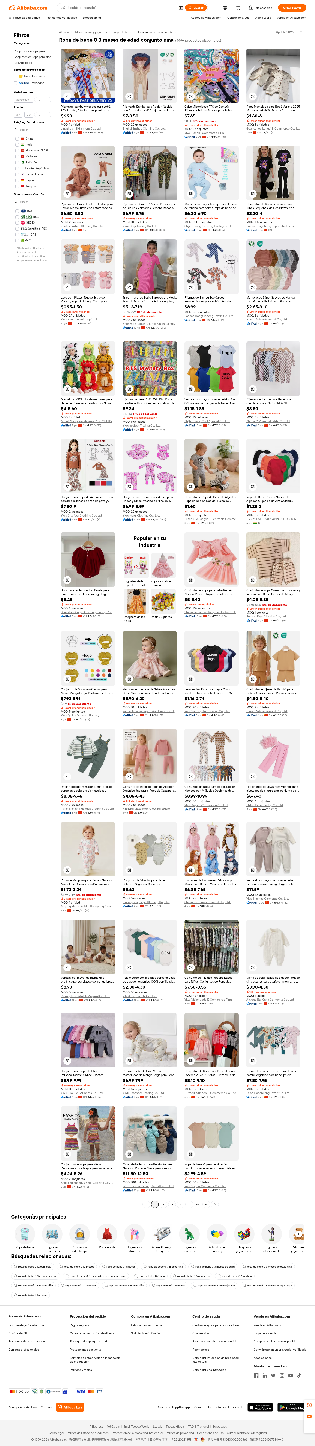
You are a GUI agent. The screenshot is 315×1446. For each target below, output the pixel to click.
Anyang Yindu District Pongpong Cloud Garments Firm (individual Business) (88, 906)
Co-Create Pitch (19, 1333)
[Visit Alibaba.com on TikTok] (299, 1375)
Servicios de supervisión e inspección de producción (95, 1359)
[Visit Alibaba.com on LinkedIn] (264, 1375)
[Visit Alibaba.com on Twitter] (273, 1375)
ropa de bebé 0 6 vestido (237, 1276)
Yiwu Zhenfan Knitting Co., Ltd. (81, 319)
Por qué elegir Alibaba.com (26, 1325)
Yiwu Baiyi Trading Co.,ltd (139, 226)
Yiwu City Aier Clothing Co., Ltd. (81, 515)
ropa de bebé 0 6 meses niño (35, 1285)
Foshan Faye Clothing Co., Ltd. (266, 616)
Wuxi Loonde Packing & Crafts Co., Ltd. (148, 1186)
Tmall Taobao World (136, 1426)
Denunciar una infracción (209, 1369)
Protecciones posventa (85, 1349)
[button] (180, 7)
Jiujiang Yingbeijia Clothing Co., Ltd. (146, 902)
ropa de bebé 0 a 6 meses (80, 1285)
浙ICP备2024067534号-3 (267, 1439)
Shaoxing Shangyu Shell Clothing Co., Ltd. (88, 1182)
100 (206, 1204)
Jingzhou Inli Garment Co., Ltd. (81, 128)
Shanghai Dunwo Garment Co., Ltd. (207, 902)
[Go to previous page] (146, 1204)
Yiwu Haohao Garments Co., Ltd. (267, 898)
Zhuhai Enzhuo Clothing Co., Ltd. (144, 128)
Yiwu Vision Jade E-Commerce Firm (208, 999)
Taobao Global (175, 1426)
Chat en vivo (200, 1333)
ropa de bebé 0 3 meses (120, 1266)
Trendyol (203, 1426)
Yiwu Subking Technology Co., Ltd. (207, 711)
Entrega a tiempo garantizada (89, 1341)
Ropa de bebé (122, 32)
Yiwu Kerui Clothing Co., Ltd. (141, 515)
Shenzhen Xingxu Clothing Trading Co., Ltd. (88, 612)
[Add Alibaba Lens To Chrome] (70, 1407)
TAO (191, 1426)
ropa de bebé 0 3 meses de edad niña (269, 1266)
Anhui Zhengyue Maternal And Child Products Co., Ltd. (88, 421)
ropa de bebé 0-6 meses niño (126, 1285)
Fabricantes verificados (146, 1325)
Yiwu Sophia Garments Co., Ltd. (205, 1186)
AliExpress (96, 1426)
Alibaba (64, 32)
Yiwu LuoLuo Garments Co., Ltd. (82, 1093)
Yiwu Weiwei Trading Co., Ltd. (142, 425)
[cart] (239, 8)
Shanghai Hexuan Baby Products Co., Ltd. (211, 612)
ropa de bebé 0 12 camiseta (35, 1266)
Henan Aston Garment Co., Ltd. (267, 319)
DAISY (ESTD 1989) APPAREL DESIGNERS (273, 519)
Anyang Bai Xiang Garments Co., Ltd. (270, 999)
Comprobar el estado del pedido (275, 1341)
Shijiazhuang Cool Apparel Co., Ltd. (207, 421)
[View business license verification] (196, 1439)
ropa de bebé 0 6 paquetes (193, 1276)
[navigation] (32, 618)
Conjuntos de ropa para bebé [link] (157, 32)
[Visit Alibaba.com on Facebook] (256, 1375)
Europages (220, 1426)
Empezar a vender (266, 1333)
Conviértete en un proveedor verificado (280, 1349)
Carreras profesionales (24, 1349)
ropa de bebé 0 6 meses (170, 1285)
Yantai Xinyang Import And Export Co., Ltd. (150, 711)
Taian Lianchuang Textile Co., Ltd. (268, 1093)
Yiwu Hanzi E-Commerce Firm (204, 132)
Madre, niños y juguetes (91, 32)
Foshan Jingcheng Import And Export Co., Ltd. (273, 226)
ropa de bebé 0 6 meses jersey (216, 1285)
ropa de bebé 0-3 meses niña (165, 1266)
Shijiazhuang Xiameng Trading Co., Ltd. (209, 226)
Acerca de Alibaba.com (25, 1316)
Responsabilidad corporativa (27, 1341)
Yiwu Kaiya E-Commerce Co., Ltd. (206, 805)
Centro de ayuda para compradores (216, 1325)
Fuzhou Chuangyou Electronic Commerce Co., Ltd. (211, 519)
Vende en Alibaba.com (268, 1325)
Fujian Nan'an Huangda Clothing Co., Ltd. (87, 808)
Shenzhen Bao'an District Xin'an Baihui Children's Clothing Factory (150, 323)
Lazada (157, 1426)
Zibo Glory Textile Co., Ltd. (140, 996)
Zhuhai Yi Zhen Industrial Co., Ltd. (268, 421)
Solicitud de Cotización (146, 1333)
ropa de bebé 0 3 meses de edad (215, 1266)
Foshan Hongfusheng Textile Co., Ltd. (209, 316)
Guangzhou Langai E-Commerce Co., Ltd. (273, 128)
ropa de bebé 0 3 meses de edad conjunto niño (98, 1276)
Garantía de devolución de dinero (92, 1333)
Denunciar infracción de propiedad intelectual (215, 1359)
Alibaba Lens (29, 1407)
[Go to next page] (215, 1204)
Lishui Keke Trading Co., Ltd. (265, 805)
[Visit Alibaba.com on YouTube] (290, 1375)
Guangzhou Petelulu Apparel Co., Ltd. (85, 996)
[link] (309, 1405)
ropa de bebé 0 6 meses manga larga (269, 1285)
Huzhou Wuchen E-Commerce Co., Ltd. (210, 1093)
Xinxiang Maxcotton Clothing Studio (146, 808)
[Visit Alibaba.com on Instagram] (282, 1375)
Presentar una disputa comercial (214, 1341)
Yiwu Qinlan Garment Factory (80, 715)
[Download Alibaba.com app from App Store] (260, 1407)
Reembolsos (200, 1349)
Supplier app (181, 1407)
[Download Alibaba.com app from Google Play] (292, 1407)
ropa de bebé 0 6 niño (152, 1276)
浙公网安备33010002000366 (227, 1439)
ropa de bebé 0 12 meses (79, 1266)
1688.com (113, 1426)
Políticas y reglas (81, 1369)
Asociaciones (263, 1357)
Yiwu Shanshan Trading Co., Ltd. (144, 1093)
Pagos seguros (80, 1325)
